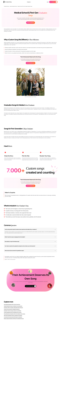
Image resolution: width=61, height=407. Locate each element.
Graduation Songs (6, 6)
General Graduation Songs (13, 6)
